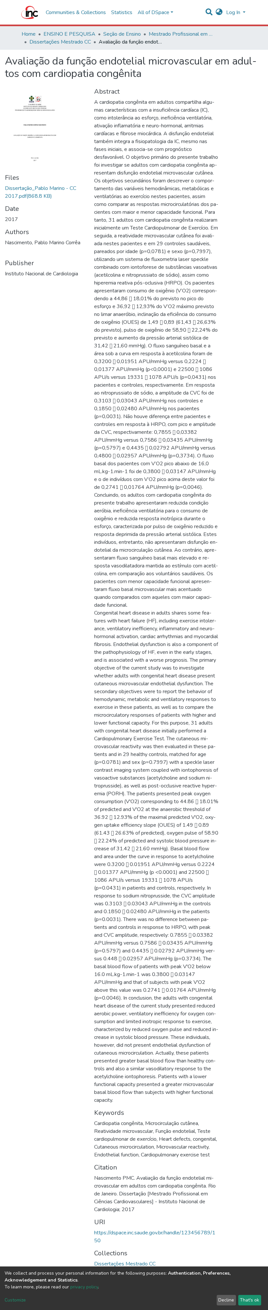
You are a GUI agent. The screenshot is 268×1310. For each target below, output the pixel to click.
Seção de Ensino (122, 34)
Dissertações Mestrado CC (60, 42)
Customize (15, 1300)
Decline (226, 1300)
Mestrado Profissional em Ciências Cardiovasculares (181, 34)
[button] (219, 12)
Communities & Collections (76, 12)
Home (29, 34)
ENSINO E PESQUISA (69, 34)
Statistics (121, 12)
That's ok (249, 1300)
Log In (234, 12)
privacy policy (84, 1287)
